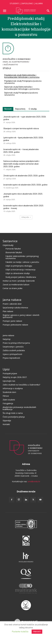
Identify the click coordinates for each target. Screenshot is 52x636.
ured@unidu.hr (34, 481)
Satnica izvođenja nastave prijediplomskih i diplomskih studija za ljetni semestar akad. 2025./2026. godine (21, 164)
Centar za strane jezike (12, 288)
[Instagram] (18, 499)
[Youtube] (40, 499)
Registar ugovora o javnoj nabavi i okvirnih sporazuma (21, 316)
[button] (4, 10)
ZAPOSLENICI (27, 3)
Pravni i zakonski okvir (12, 304)
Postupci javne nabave (12, 321)
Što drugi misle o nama (13, 413)
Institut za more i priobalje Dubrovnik (19, 281)
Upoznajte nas (9, 381)
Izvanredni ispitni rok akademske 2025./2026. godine (25, 185)
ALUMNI (39, 3)
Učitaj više (25, 217)
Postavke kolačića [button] (20, 631)
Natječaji (6, 339)
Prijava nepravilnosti (11, 358)
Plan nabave (8, 311)
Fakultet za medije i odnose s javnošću (22, 262)
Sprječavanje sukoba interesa (15, 307)
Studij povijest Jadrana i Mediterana (20, 277)
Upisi (6, 369)
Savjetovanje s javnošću (13, 346)
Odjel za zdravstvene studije (17, 273)
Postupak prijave (10, 373)
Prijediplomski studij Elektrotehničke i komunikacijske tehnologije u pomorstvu (21, 76)
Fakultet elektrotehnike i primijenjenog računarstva (22, 257)
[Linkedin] (26, 499)
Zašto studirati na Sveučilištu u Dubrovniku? (21, 384)
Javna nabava (12, 300)
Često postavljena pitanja (14, 417)
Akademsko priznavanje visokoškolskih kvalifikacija (19, 408)
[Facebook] (11, 499)
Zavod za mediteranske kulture (16, 284)
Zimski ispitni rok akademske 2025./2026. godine (23, 176)
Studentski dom (9, 392)
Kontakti (6, 424)
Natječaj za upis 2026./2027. (15, 377)
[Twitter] (33, 499)
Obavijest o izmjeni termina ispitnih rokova (21, 128)
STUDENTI (14, 3)
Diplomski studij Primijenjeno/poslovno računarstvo (21, 94)
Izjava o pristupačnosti (12, 354)
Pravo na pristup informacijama (16, 343)
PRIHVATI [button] (37, 632)
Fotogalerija (8, 403)
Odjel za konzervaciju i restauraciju (20, 269)
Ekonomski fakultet (13, 252)
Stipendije (7, 420)
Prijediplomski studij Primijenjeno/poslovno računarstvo (23, 82)
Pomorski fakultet (13, 248)
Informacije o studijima (13, 388)
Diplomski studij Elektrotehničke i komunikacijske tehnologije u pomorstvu (21, 88)
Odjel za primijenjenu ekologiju (18, 266)
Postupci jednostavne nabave (15, 324)
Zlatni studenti (9, 399)
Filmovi (6, 396)
